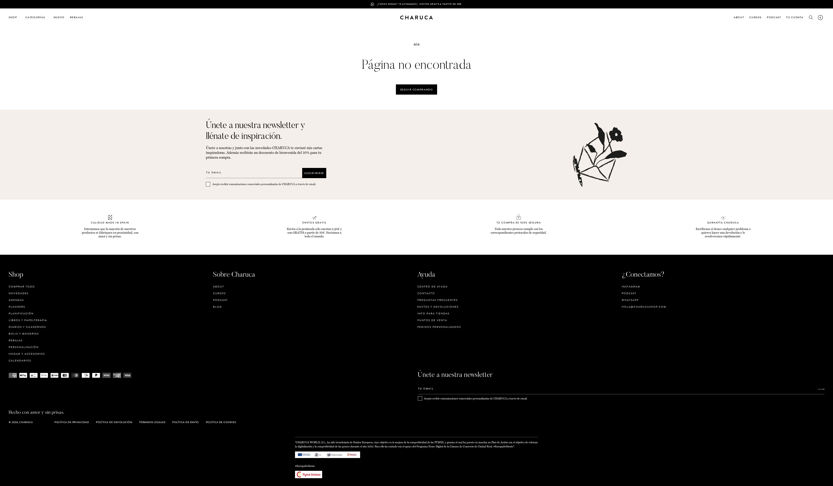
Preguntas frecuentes (437, 300)
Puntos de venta (432, 320)
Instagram (631, 287)
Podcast (220, 300)
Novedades (18, 293)
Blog (217, 307)
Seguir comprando (416, 90)
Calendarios (20, 361)
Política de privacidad (71, 422)
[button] (14, 17)
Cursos (219, 293)
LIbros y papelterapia (28, 320)
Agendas (16, 300)
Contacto (426, 293)
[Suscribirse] (821, 389)
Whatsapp (630, 300)
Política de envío (185, 422)
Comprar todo (22, 287)
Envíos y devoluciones (438, 307)
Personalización (24, 347)
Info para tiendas (433, 313)
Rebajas (16, 340)
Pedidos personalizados (439, 327)
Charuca (26, 422)
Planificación (21, 313)
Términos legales (152, 422)
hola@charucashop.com (644, 307)
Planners (17, 307)
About (218, 287)
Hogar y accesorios (27, 354)
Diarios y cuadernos (27, 327)
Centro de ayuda (432, 287)
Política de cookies (221, 422)
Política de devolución (114, 422)
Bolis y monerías (24, 334)
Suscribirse (314, 173)
